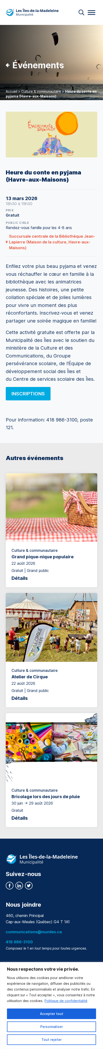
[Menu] (91, 12)
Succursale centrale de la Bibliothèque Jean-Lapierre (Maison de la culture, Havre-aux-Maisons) (52, 242)
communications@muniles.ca (34, 931)
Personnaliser (51, 1027)
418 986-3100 (19, 941)
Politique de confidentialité (66, 1001)
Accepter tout (51, 1014)
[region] (51, 1005)
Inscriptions (28, 394)
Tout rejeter (51, 1039)
